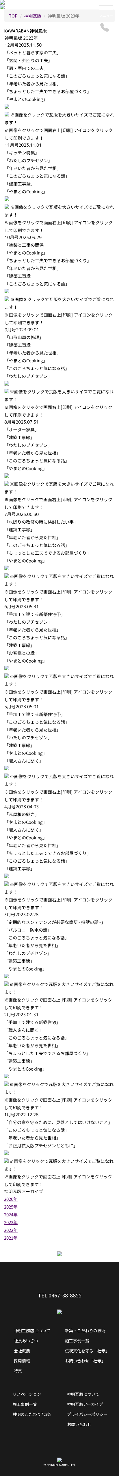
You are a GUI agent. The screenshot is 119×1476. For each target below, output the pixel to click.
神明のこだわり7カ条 (32, 1414)
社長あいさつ (26, 1340)
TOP (13, 16)
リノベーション (27, 1394)
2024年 (11, 1214)
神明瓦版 (32, 16)
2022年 (11, 1230)
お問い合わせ (79, 1424)
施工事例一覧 (77, 1340)
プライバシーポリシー (87, 1414)
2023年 (11, 1222)
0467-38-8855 (65, 1295)
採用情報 (22, 1361)
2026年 (11, 1199)
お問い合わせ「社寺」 (85, 1361)
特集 (18, 1371)
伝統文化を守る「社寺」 (87, 1351)
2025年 (11, 1207)
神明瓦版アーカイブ (85, 1404)
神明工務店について (32, 1330)
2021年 (11, 1238)
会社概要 (22, 1351)
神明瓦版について (83, 1394)
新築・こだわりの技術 (85, 1330)
